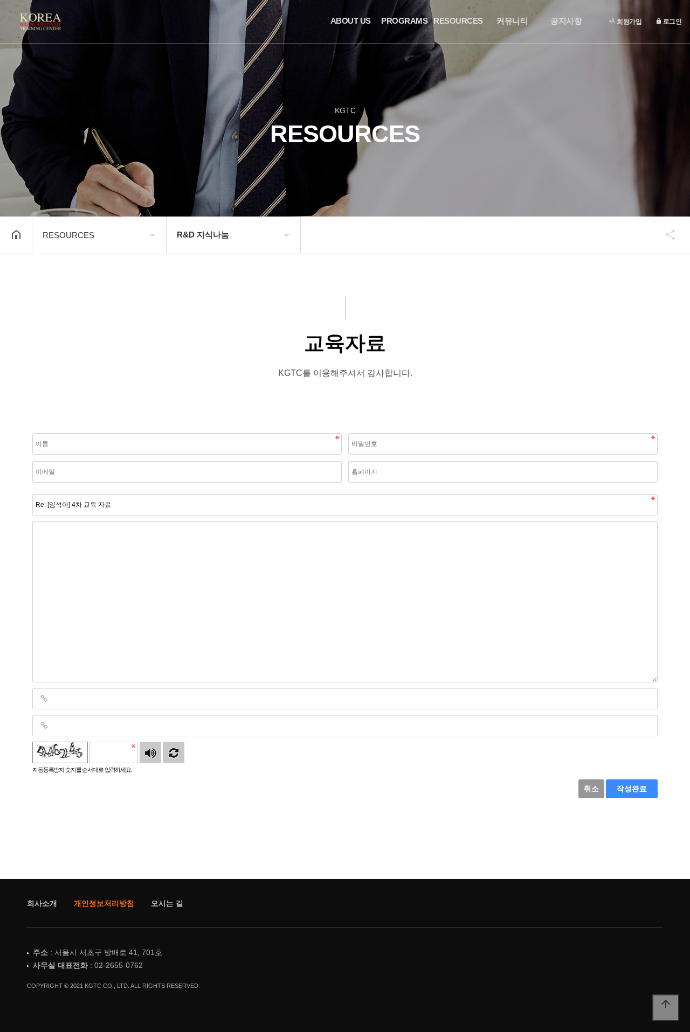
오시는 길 (167, 903)
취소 (591, 788)
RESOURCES (458, 21)
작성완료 (632, 788)
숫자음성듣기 (150, 752)
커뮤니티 (512, 21)
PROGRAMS (404, 21)
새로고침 (173, 752)
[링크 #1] (43, 698)
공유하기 (665, 234)
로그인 (671, 21)
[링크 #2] (43, 725)
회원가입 (629, 21)
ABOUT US (350, 21)
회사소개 (42, 903)
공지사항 (566, 21)
